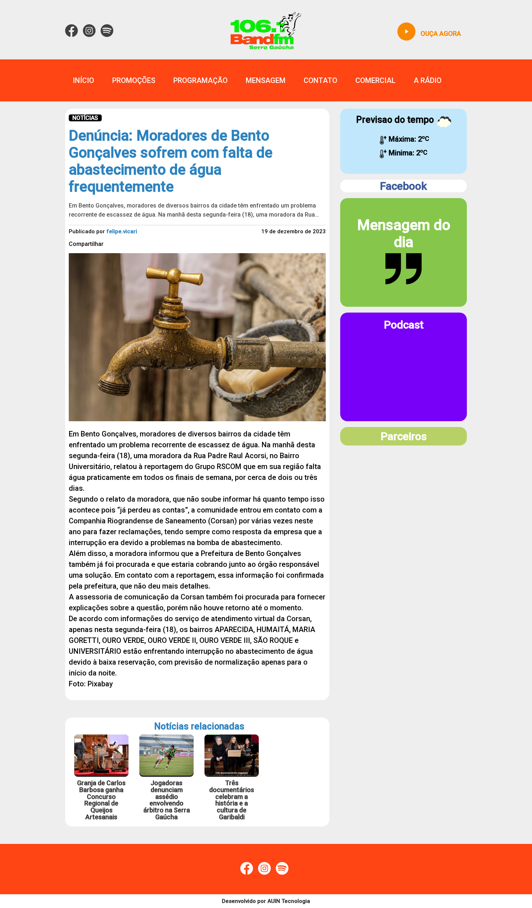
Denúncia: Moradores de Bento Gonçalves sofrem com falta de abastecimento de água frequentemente (171, 161)
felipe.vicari (121, 231)
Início (83, 80)
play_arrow (406, 31)
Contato (320, 80)
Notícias (85, 117)
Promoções (133, 80)
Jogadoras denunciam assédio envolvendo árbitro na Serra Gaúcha (166, 800)
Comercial (375, 80)
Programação (200, 80)
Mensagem (266, 80)
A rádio (428, 80)
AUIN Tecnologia (288, 901)
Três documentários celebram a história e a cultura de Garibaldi (231, 800)
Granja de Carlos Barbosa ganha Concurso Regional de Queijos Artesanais (101, 800)
